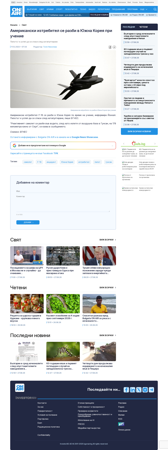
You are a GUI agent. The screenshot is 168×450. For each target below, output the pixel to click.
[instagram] (145, 389)
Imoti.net (98, 2)
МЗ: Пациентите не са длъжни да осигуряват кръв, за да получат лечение (147, 152)
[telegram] (151, 389)
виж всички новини (139, 131)
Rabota (104, 2)
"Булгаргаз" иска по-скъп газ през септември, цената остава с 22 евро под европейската (139, 84)
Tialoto (57, 2)
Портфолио (43, 419)
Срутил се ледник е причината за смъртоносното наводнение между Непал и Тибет (139, 101)
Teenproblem (79, 2)
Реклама (122, 403)
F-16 (39, 162)
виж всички (107, 239)
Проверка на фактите (88, 411)
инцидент (51, 162)
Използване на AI (86, 420)
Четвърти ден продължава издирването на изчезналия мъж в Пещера (138, 67)
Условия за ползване (47, 415)
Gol (52, 2)
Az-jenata (65, 2)
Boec (141, 2)
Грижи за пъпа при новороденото (146, 189)
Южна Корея (67, 162)
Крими (50, 9)
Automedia (89, 2)
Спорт (59, 9)
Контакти (42, 403)
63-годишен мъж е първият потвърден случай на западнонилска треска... (61, 366)
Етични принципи (86, 403)
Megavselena (149, 2)
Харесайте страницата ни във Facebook (34, 153)
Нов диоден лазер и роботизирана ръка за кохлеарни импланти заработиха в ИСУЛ (147, 165)
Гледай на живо (35, 15)
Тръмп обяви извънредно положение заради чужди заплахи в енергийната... (97, 270)
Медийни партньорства (89, 428)
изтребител (83, 162)
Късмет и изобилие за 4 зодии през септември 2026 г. (62, 317)
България (32, 9)
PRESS (81, 424)
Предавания (118, 9)
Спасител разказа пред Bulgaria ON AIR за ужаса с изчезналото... (97, 318)
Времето (152, 15)
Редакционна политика (49, 427)
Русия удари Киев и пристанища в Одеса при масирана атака (60, 270)
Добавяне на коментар (32, 182)
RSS (120, 419)
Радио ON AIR (138, 15)
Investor (19, 2)
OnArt (121, 424)
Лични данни (124, 430)
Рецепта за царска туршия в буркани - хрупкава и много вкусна (25, 318)
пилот (97, 162)
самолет (28, 162)
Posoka (135, 2)
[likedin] (132, 389)
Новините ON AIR (120, 15)
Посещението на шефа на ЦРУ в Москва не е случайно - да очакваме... (26, 270)
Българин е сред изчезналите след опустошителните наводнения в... (26, 366)
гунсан (109, 162)
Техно (83, 9)
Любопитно (71, 9)
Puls (72, 2)
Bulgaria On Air (44, 2)
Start (129, 2)
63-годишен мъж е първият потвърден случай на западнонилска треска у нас (138, 51)
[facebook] (126, 389)
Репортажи (104, 9)
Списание (122, 411)
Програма (132, 9)
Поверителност (45, 411)
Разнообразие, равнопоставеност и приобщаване (95, 415)
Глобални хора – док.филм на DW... (62, 15)
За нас (41, 407)
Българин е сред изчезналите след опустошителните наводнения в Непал (139, 36)
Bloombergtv (33, 2)
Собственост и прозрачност (91, 407)
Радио (121, 407)
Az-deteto (112, 2)
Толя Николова (50, 47)
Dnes (26, 2)
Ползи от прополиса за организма (147, 176)
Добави (27, 222)
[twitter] (139, 389)
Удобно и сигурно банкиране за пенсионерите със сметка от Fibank (139, 118)
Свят (41, 9)
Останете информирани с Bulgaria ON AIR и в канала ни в (54, 137)
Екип (40, 423)
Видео (92, 9)
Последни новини (99, 15)
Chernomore (122, 2)
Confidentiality (44, 435)
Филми (121, 415)
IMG (13, 2)
